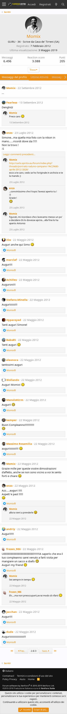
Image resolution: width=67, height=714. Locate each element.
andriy (10, 529)
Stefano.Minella (17, 299)
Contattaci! (8, 675)
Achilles (11, 279)
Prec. (22, 650)
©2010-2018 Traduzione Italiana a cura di (29, 688)
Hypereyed (13, 320)
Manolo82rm (14, 400)
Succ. (45, 650)
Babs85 (11, 340)
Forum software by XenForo (28, 685)
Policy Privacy (10, 679)
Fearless (11, 102)
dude (9, 632)
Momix (11, 88)
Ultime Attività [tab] (39, 77)
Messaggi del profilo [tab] (14, 77)
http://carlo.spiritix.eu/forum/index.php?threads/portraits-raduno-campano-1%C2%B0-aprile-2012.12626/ (34, 166)
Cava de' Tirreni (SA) (47, 41)
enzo (9, 132)
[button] (4, 4)
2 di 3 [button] (33, 650)
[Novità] (56, 4)
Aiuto (22, 679)
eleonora (12, 360)
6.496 (7, 61)
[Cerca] (62, 4)
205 (62, 61)
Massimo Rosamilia (19, 443)
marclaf (11, 259)
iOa (8, 239)
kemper (11, 420)
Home (31, 679)
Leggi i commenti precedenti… (19, 154)
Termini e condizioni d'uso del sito (35, 675)
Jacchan (11, 612)
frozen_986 (13, 549)
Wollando (12, 380)
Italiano (9, 670)
